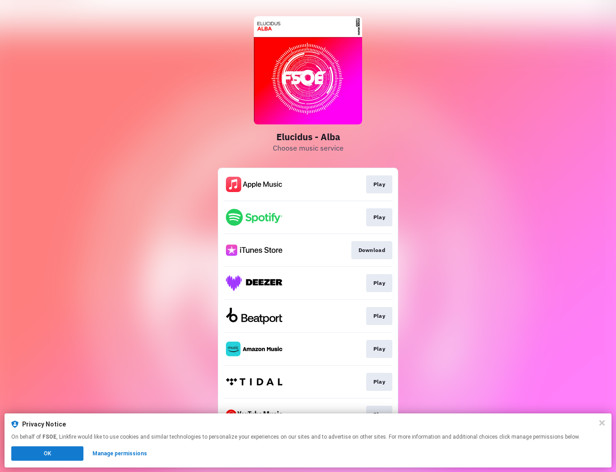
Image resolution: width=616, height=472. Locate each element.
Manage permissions (119, 453)
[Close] (602, 423)
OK (47, 453)
